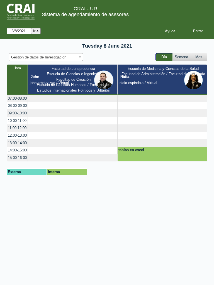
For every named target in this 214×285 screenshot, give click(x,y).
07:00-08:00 (17, 98)
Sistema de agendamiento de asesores (85, 14)
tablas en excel (131, 150)
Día (164, 57)
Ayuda (170, 31)
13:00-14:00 (17, 143)
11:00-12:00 (17, 128)
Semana (181, 57)
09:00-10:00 (17, 113)
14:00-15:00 (17, 150)
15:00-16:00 (17, 158)
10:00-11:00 (17, 121)
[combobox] (46, 57)
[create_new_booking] (72, 98)
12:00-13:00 (17, 135)
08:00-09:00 (17, 106)
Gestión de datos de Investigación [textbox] (38, 57)
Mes (198, 57)
